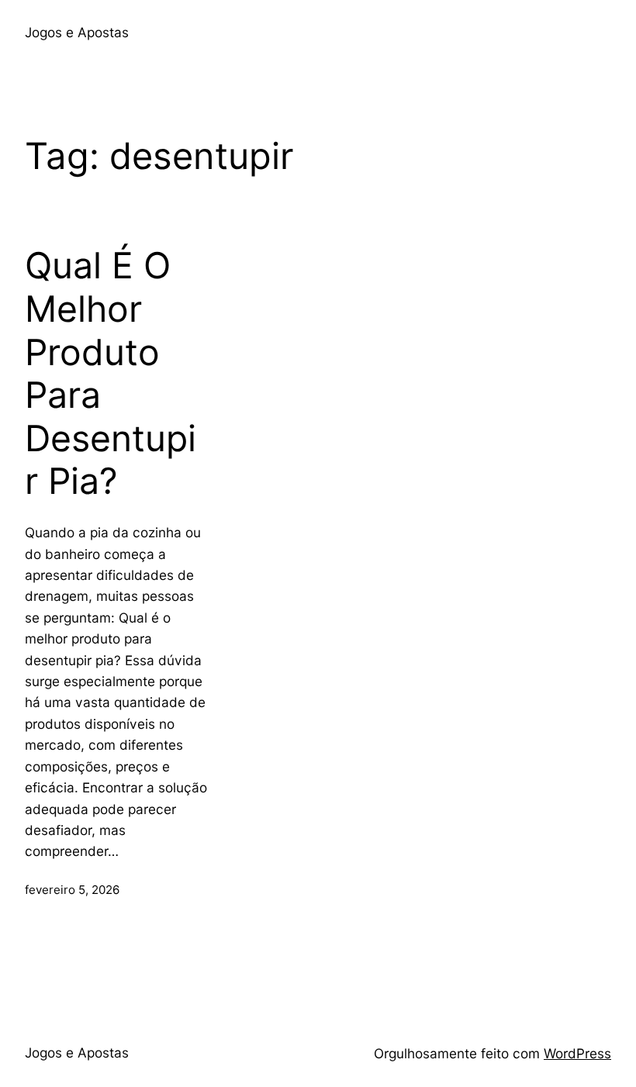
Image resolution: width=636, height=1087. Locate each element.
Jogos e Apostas (77, 32)
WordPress (577, 1053)
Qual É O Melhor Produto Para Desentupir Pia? (110, 373)
